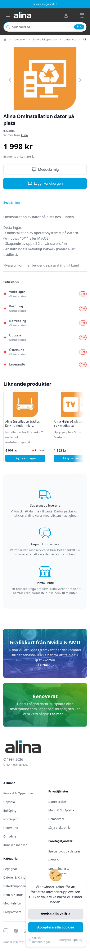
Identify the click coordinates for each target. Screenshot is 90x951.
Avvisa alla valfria (56, 913)
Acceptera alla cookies (55, 927)
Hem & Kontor (13, 895)
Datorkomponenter (16, 886)
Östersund (10, 828)
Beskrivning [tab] (11, 202)
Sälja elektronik (59, 828)
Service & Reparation (44, 39)
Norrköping (11, 819)
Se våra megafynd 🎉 (45, 4)
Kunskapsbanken (15, 845)
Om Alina (9, 836)
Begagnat (10, 869)
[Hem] (5, 39)
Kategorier (19, 39)
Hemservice (56, 819)
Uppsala (9, 802)
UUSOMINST (10, 130)
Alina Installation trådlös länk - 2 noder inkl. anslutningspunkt (22, 425)
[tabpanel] (45, 243)
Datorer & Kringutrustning (22, 877)
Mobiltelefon (12, 903)
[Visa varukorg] (82, 15)
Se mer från (15, 135)
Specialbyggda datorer (64, 851)
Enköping (10, 810)
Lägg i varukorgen (48, 183)
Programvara (12, 912)
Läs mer (58, 714)
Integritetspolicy (70, 940)
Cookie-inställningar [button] (41, 940)
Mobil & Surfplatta (61, 810)
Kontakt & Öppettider (18, 793)
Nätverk (53, 860)
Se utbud (45, 665)
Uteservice (70, 39)
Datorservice (57, 802)
